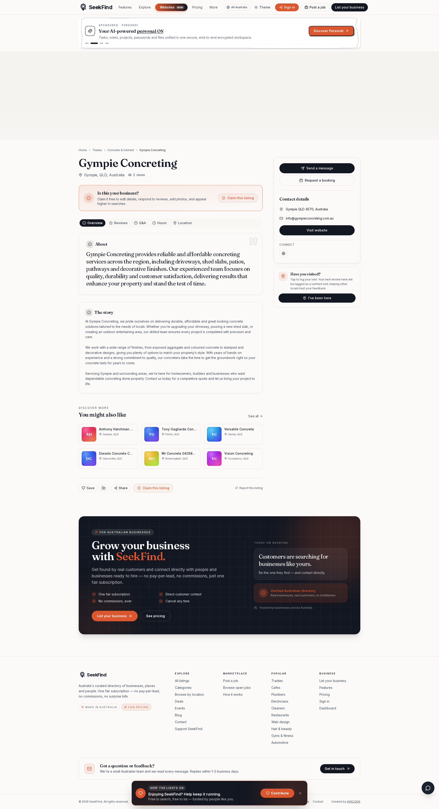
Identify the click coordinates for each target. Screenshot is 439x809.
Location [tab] (185, 223)
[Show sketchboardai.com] (107, 43)
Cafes (275, 688)
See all (253, 416)
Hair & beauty (281, 729)
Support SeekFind (188, 729)
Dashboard (327, 708)
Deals (179, 701)
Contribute (280, 793)
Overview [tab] (95, 223)
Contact (181, 722)
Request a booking (320, 180)
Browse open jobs (237, 688)
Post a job (230, 681)
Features (125, 7)
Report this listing (251, 488)
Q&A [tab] (142, 223)
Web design (280, 722)
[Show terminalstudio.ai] (101, 43)
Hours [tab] (162, 223)
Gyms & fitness (282, 736)
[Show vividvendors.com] (87, 43)
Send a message (319, 168)
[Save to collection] (103, 488)
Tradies (277, 681)
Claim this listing (240, 198)
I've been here (319, 298)
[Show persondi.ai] (94, 43)
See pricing (155, 616)
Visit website (317, 230)
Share (123, 488)
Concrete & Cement (120, 150)
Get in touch (335, 769)
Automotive (279, 742)
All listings (182, 681)
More (214, 7)
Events (180, 708)
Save (90, 488)
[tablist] (171, 223)
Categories (183, 688)
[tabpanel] (171, 313)
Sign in (324, 701)
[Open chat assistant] (428, 788)
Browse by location (189, 694)
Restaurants (280, 715)
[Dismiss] (300, 793)
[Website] (283, 253)
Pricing (197, 7)
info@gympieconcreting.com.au (310, 218)
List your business (349, 7)
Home (83, 150)
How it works (233, 694)
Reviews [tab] (121, 223)
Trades (97, 150)
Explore (145, 7)
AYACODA (353, 801)
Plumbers (278, 694)
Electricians (279, 701)
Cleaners (278, 708)
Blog (178, 715)
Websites (171, 7)
